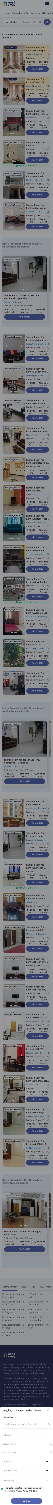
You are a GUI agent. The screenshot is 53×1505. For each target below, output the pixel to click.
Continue (26, 1501)
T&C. (35, 1491)
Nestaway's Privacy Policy (16, 1491)
